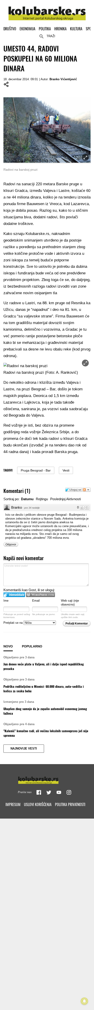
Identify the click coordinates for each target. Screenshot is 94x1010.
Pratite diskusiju (86, 490)
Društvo (9, 28)
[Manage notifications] (84, 1001)
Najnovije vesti (23, 748)
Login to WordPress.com (40, 594)
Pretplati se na (13, 622)
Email (36, 600)
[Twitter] (49, 792)
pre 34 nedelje (32, 507)
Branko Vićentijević (63, 79)
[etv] (47, 779)
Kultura (76, 28)
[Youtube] (59, 792)
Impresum (13, 804)
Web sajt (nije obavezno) (70, 602)
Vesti (66, 470)
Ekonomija (27, 28)
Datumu (27, 499)
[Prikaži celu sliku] (85, 363)
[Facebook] (39, 792)
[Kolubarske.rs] (47, 11)
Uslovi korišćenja (38, 804)
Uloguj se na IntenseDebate (14, 594)
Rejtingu (42, 499)
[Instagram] (69, 792)
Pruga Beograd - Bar (36, 470)
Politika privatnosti (70, 804)
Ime (5, 600)
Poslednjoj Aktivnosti (65, 499)
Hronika (60, 28)
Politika (45, 28)
